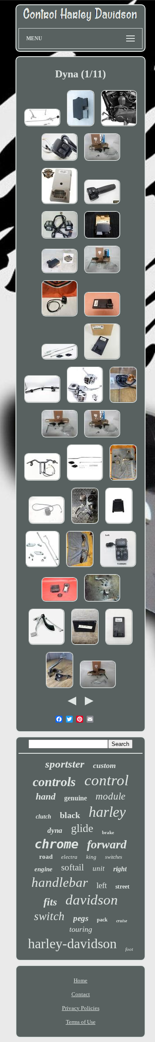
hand (46, 796)
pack (102, 920)
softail (72, 867)
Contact (80, 994)
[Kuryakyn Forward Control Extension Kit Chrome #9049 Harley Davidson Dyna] (42, 567)
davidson (91, 900)
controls (54, 781)
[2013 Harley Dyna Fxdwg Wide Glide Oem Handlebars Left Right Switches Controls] (42, 403)
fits (50, 902)
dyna (54, 830)
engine (43, 869)
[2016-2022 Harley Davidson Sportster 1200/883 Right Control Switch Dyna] (59, 317)
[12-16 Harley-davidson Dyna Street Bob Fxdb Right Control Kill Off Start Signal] (102, 204)
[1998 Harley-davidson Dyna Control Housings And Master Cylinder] (84, 524)
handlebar (59, 882)
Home (80, 980)
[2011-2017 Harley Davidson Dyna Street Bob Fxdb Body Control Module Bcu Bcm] (102, 317)
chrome (56, 844)
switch (49, 916)
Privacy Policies (80, 1008)
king (91, 857)
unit (99, 868)
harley (107, 812)
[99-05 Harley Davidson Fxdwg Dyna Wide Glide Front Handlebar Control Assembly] (42, 481)
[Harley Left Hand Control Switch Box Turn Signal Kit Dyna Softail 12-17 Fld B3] (123, 403)
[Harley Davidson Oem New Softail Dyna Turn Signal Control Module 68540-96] (59, 204)
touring (80, 929)
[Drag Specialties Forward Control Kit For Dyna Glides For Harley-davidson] (84, 481)
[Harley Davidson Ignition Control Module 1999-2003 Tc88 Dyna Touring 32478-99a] (102, 239)
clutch (43, 816)
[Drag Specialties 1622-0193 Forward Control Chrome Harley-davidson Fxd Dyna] (42, 127)
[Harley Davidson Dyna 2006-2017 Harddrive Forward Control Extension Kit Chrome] (59, 360)
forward (107, 844)
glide (82, 828)
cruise (121, 920)
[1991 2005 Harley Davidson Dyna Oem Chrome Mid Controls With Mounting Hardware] (79, 567)
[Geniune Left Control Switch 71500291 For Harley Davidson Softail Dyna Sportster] (118, 567)
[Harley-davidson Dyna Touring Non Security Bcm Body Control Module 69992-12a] (118, 645)
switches (113, 857)
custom (104, 765)
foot (129, 949)
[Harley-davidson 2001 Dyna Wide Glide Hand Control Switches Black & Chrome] (59, 239)
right (120, 869)
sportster (64, 764)
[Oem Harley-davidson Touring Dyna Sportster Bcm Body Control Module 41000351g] (102, 360)
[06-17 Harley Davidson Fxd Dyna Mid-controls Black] (102, 161)
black (70, 815)
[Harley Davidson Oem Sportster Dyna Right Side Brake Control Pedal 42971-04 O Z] (46, 645)
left (101, 885)
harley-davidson (72, 943)
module (110, 796)
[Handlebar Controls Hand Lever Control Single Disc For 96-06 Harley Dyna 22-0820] (84, 403)
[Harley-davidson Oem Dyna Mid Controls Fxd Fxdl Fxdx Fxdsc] (59, 688)
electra (69, 857)
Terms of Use (81, 1022)
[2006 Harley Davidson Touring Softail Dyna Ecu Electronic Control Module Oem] (118, 524)
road (46, 856)
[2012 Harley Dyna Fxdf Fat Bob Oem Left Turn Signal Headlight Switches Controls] (59, 161)
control (106, 780)
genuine (75, 798)
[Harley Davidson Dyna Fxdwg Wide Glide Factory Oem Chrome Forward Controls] (123, 481)
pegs (80, 918)
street (122, 886)
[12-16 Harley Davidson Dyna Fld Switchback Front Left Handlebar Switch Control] (46, 524)
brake (108, 832)
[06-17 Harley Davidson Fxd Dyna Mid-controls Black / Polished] (102, 274)
